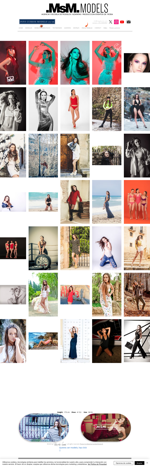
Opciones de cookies (123, 463)
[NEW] (86, 24)
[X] (110, 22)
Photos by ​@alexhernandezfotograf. (91, 444)
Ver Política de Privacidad (97, 464)
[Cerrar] (147, 463)
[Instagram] (116, 22)
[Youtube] (122, 22)
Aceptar (139, 463)
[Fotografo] (128, 22)
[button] (43, 438)
